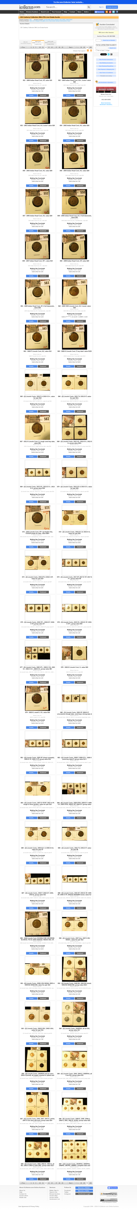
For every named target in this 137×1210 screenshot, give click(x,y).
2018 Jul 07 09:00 (37, 43)
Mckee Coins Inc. (106, 94)
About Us (22, 1190)
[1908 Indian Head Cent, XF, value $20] (74, 246)
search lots (45, 12)
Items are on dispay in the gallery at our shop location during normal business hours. (50, 20)
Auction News (23, 1195)
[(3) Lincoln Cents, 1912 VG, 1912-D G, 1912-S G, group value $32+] (74, 427)
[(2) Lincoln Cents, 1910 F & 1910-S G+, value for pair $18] (37, 382)
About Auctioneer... (106, 103)
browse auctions (32, 12)
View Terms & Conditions (106, 72)
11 (43, 47)
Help (20, 1192)
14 (52, 47)
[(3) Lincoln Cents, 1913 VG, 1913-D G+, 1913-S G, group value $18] (37, 472)
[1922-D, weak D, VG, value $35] (37, 698)
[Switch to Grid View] (88, 50)
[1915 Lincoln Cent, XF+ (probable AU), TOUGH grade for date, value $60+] (37, 517)
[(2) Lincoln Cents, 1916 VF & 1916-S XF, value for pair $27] (37, 562)
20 (84, 47)
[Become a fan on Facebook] (117, 12)
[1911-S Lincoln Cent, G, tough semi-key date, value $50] (37, 427)
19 (62, 47)
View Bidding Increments (106, 62)
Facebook (67, 1190)
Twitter (66, 1192)
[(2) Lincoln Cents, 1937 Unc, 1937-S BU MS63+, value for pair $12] (74, 924)
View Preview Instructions (106, 59)
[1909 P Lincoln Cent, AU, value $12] (37, 337)
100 (90, 47)
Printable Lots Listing (106, 75)
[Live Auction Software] (109, 1195)
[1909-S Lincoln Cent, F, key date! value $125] (74, 337)
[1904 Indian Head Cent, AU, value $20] (74, 156)
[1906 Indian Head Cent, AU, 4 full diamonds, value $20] (74, 201)
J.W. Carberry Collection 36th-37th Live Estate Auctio (50, 14)
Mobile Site (22, 1197)
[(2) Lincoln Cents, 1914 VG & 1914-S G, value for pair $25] (74, 472)
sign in (101, 7)
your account (56, 12)
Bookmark (43, 95)
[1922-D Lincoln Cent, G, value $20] (74, 653)
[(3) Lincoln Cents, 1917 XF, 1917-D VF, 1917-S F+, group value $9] (74, 562)
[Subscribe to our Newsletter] (99, 12)
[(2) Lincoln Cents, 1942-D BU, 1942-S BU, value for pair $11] (37, 1014)
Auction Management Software (109, 1202)
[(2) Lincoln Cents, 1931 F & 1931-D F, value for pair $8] (74, 833)
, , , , (58, 19)
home (22, 12)
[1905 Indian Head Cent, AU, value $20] (37, 201)
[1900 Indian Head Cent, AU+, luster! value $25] (74, 66)
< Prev (23, 47)
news (79, 12)
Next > (71, 47)
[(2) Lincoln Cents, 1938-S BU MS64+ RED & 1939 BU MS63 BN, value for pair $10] (37, 969)
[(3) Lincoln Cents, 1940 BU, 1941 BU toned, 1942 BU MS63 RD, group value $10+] (74, 969)
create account (112, 7)
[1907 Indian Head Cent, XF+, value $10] (37, 246)
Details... (31, 95)
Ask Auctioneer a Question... (106, 82)
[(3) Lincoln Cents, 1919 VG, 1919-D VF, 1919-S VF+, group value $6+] (74, 608)
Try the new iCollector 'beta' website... (68, 2)
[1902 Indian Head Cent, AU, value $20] (74, 111)
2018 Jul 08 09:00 (50, 43)
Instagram (67, 1194)
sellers (86, 12)
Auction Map (53, 1195)
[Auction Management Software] (109, 1201)
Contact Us (22, 1194)
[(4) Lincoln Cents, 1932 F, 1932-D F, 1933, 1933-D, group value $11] (37, 878)
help (65, 12)
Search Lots (53, 1192)
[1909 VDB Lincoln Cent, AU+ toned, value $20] (74, 292)
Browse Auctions (55, 1194)
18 (59, 47)
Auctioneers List (55, 1199)
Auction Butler (54, 1197)
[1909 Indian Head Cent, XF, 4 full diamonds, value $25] (37, 292)
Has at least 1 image (103, 50)
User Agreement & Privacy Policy (28, 1206)
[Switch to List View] (91, 50)
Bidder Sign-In (54, 1190)
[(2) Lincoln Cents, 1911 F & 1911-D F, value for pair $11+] (74, 382)
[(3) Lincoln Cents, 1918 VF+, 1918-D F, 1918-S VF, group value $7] (37, 608)
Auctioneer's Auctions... (106, 104)
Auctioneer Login (84, 1194)
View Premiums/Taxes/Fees (106, 66)
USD (30, 19)
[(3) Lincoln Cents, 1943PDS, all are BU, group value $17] (74, 1014)
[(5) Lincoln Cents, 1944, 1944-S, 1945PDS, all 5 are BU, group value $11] (74, 1059)
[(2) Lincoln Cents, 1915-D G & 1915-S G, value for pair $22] (74, 517)
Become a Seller (83, 1191)
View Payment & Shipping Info (106, 69)
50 (87, 47)
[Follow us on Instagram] (110, 12)
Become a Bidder (84, 1188)
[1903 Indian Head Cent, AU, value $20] (37, 156)
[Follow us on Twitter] (113, 12)
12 (46, 47)
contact (72, 12)
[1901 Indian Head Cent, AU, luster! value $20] (37, 111)
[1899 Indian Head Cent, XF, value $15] (37, 66)
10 (81, 47)
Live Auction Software (112, 1196)
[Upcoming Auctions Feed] (107, 12)
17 (56, 47)
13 (49, 47)
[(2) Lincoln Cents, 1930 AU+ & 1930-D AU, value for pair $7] (37, 833)
